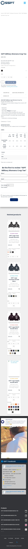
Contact (11, 542)
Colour (3, 67)
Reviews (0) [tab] (6, 96)
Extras (22, 538)
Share (5, 487)
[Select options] (19, 245)
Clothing (11, 13)
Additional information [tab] (18, 92)
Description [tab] (6, 92)
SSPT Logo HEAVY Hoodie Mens (14, 328)
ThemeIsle (19, 546)
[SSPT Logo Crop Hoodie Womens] (14, 225)
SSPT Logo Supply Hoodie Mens (14, 381)
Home (2, 13)
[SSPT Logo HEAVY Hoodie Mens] (14, 316)
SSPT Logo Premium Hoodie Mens (14, 279)
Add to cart (10, 82)
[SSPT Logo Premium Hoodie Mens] (14, 267)
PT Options (10, 538)
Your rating (4, 185)
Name (3, 173)
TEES (20, 13)
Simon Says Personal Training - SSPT (15, 466)
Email (2, 179)
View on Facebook (7, 485)
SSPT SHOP (6, 13)
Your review (4, 187)
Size (2, 74)
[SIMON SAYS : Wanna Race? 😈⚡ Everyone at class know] (14, 439)
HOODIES (16, 233)
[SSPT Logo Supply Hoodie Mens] (14, 368)
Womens (16, 13)
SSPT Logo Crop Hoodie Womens (14, 236)
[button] (25, 3)
